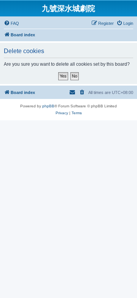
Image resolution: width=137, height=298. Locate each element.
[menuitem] (11, 23)
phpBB (48, 106)
